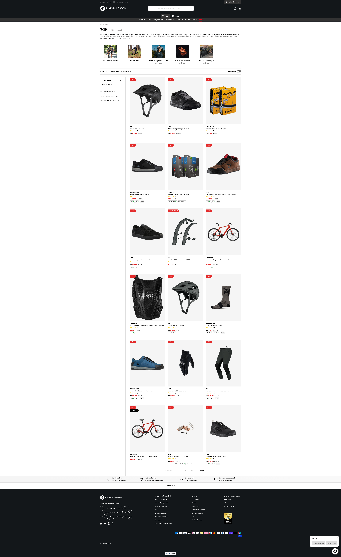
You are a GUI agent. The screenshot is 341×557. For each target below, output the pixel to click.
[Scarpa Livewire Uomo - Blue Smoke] (147, 363)
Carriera (194, 503)
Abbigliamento (158, 20)
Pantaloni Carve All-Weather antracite (218, 391)
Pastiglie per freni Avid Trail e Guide (179, 456)
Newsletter (120, 2)
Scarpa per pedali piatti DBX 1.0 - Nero (142, 260)
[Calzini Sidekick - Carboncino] (223, 297)
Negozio (102, 2)
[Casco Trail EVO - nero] (147, 100)
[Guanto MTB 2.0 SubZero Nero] (185, 363)
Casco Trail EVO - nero (137, 129)
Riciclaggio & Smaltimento (163, 523)
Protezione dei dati (198, 510)
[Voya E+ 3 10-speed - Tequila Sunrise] (223, 231)
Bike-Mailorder (107, 543)
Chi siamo (195, 499)
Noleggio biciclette (161, 513)
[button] (240, 8)
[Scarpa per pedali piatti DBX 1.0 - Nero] (147, 231)
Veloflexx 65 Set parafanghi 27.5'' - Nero (181, 260)
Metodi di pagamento (162, 503)
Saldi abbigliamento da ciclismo (158, 62)
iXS (225, 503)
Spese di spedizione (161, 506)
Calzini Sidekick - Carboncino (215, 325)
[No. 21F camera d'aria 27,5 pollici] (185, 166)
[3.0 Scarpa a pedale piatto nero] (185, 100)
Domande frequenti (161, 516)
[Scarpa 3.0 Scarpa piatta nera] (223, 428)
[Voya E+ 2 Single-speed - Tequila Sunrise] (147, 428)
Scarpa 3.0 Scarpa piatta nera (216, 456)
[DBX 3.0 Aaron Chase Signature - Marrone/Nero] (223, 166)
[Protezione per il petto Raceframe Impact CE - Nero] (147, 297)
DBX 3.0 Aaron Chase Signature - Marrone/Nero (221, 194)
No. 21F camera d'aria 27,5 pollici (178, 194)
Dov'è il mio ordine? (161, 499)
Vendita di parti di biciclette (182, 62)
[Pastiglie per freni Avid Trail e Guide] (185, 428)
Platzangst (228, 499)
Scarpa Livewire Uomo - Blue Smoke (141, 391)
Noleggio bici (111, 2)
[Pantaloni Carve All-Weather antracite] (223, 363)
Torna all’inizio (170, 485)
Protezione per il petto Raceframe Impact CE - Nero (147, 325)
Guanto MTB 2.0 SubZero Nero (177, 391)
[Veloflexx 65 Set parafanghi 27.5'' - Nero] (185, 231)
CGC (193, 516)
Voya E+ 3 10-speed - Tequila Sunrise (218, 260)
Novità (187, 20)
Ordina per (115, 71)
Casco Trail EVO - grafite (176, 325)
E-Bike (149, 20)
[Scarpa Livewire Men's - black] (147, 166)
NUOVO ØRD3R (229, 506)
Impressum (195, 506)
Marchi (194, 20)
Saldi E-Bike (134, 61)
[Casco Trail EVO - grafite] (185, 297)
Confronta (232, 71)
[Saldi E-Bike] (134, 51)
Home (102, 24)
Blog (126, 2)
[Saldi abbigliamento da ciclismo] (158, 51)
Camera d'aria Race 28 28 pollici (216, 129)
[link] (169, 471)
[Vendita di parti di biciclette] (182, 51)
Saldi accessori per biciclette (206, 62)
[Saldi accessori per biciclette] (206, 51)
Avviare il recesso (197, 520)
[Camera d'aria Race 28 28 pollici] (223, 100)
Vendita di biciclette (110, 61)
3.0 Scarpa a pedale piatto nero (178, 129)
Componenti (170, 20)
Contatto (158, 520)
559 (191, 471)
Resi (156, 510)
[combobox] (171, 8)
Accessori (180, 20)
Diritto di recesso (197, 513)
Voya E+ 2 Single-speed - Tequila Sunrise (143, 456)
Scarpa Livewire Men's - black (139, 194)
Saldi (200, 20)
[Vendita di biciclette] (110, 51)
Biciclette (142, 20)
